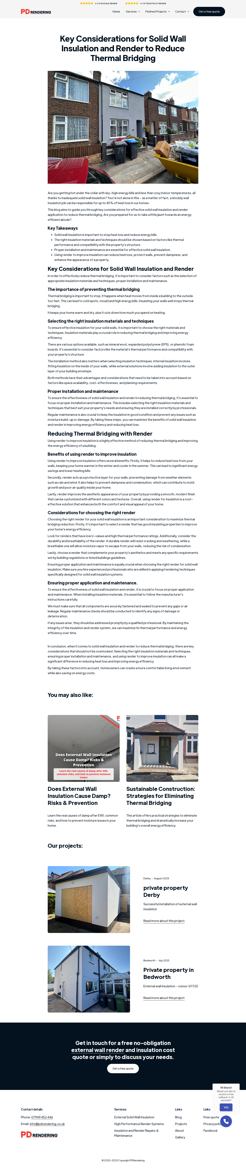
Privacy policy (213, 1124)
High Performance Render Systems (139, 1124)
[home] (37, 12)
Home (116, 11)
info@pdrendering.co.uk (47, 1124)
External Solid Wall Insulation (134, 1117)
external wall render (97, 1049)
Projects (181, 1124)
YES (226, 1107)
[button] (133, 11)
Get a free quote (209, 11)
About (179, 1130)
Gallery (180, 1137)
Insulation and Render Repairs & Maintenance (136, 1133)
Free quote (211, 1117)
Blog (178, 1117)
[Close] (239, 1083)
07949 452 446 (42, 1117)
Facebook (210, 1130)
